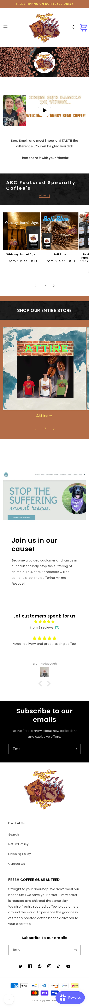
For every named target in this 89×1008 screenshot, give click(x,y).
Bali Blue (59, 254)
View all (44, 195)
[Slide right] (53, 285)
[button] (5, 27)
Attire (42, 415)
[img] (44, 622)
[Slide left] (35, 285)
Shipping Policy (19, 854)
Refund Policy (18, 844)
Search (13, 834)
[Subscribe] (76, 749)
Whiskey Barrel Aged (21, 254)
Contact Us (16, 863)
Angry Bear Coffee (49, 1001)
